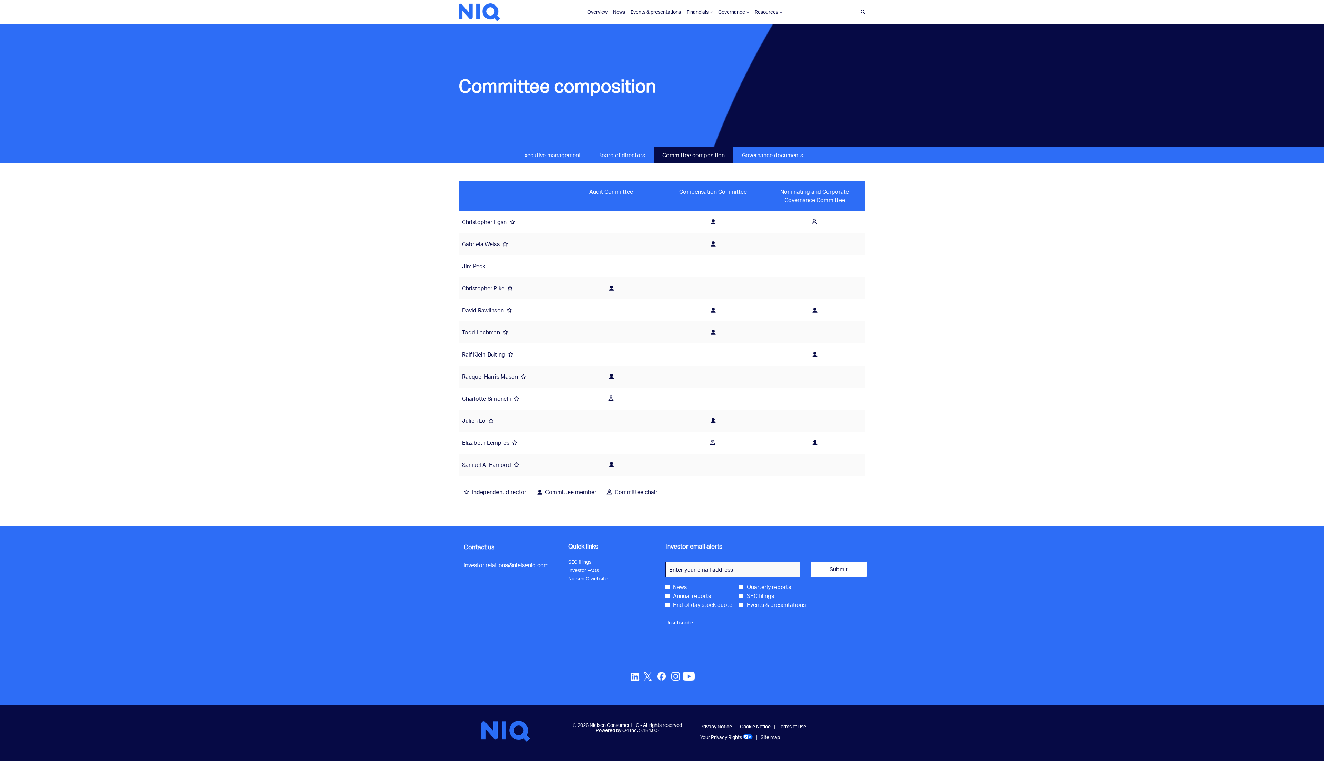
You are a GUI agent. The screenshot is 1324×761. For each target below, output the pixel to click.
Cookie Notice (755, 726)
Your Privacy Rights (726, 737)
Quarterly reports (769, 587)
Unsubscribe (679, 622)
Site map (770, 737)
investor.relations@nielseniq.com (506, 565)
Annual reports (692, 596)
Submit (839, 569)
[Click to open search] (861, 12)
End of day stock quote (702, 605)
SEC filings (587, 562)
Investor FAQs (591, 570)
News (680, 587)
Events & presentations (776, 605)
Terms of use (792, 726)
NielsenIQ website (595, 578)
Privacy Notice (716, 726)
